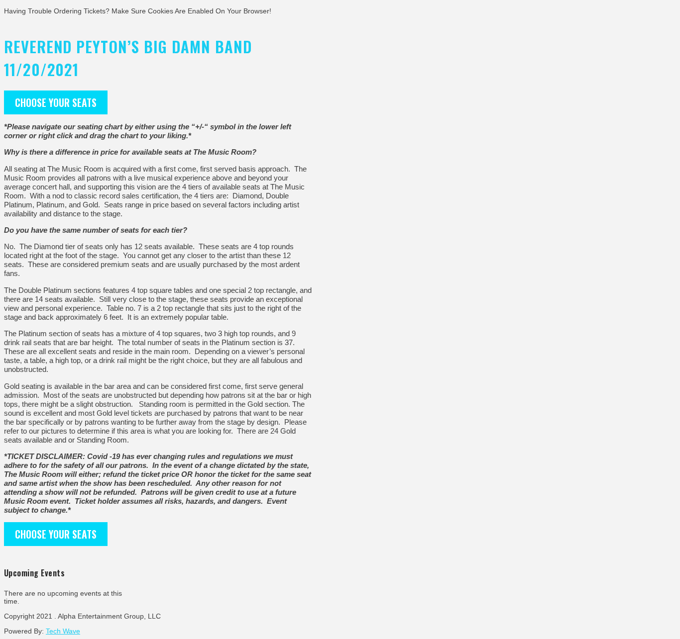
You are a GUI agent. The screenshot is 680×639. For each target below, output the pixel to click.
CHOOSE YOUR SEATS (56, 102)
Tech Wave (63, 631)
